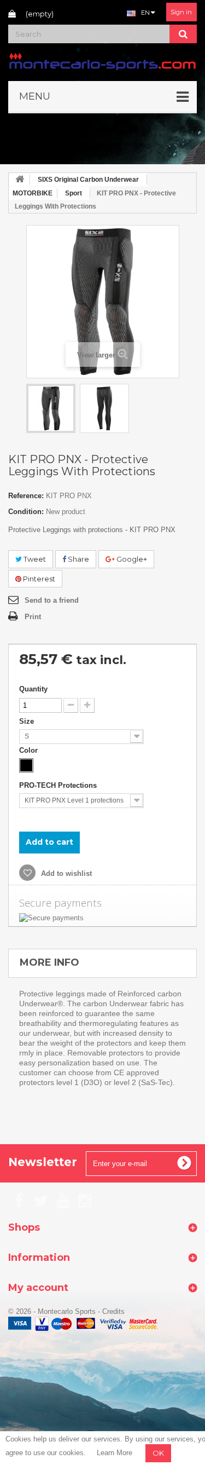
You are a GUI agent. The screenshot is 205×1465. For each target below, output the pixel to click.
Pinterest (38, 578)
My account (38, 1288)
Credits (113, 1311)
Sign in (181, 12)
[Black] (26, 765)
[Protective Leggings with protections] (51, 408)
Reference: (26, 496)
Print (33, 617)
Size (27, 721)
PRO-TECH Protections (59, 785)
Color (29, 750)
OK (158, 1453)
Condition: (26, 511)
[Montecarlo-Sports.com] (102, 60)
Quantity (33, 689)
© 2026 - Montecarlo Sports (53, 1311)
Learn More (114, 1453)
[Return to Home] (19, 180)
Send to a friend (52, 600)
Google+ (131, 559)
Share (77, 559)
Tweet (34, 559)
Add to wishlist (65, 873)
